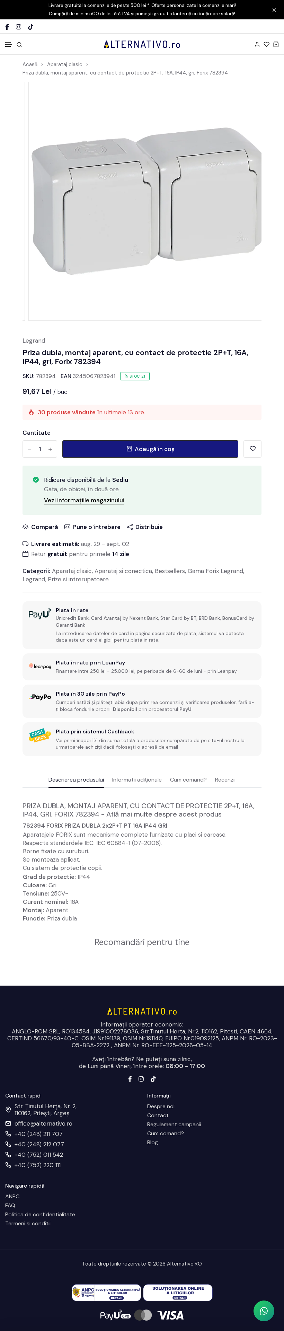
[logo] (142, 44)
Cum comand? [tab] (188, 780)
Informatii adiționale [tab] (137, 780)
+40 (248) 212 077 (39, 1144)
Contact (158, 1115)
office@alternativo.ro (43, 1123)
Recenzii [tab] (225, 780)
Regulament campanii (174, 1124)
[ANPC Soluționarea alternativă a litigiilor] (106, 1292)
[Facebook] (7, 27)
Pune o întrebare (97, 527)
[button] (9, 44)
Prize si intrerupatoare (78, 579)
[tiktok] (153, 1078)
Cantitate (37, 433)
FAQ (10, 1205)
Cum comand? (165, 1133)
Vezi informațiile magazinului (84, 500)
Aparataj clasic (64, 64)
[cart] (276, 44)
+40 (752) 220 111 (38, 1165)
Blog (152, 1142)
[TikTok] (30, 27)
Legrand (34, 340)
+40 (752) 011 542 (39, 1154)
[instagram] (141, 1078)
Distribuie (149, 527)
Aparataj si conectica (123, 571)
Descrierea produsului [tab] (76, 780)
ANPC (12, 1196)
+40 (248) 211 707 (39, 1133)
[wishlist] (266, 44)
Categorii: (36, 571)
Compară (44, 527)
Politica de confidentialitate (40, 1214)
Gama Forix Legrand (215, 571)
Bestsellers (170, 571)
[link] (247, 96)
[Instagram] (18, 27)
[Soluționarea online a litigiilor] (178, 1292)
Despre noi (161, 1106)
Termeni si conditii (28, 1223)
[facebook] (130, 1078)
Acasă (30, 64)
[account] (257, 44)
